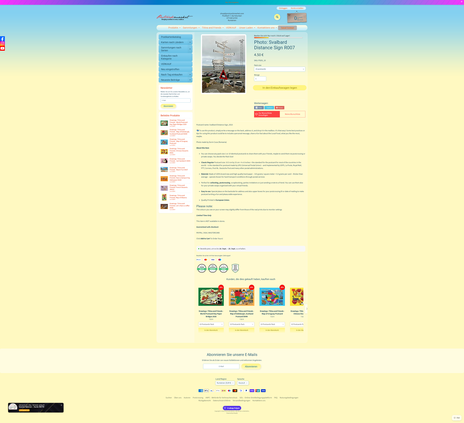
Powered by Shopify (232, 413)
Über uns (177, 397)
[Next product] (307, 309)
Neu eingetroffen (170, 69)
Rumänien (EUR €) (224, 383)
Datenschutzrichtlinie (221, 400)
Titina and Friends (213, 28)
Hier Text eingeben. (232, 2)
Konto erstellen (297, 8)
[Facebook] (2, 38)
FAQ (275, 397)
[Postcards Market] (175, 17)
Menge (257, 75)
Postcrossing (198, 397)
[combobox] (211, 324)
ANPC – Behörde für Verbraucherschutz (221, 397)
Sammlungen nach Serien (176, 49)
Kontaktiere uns (267, 28)
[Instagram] (2, 43)
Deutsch (242, 383)
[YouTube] (2, 48)
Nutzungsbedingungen (289, 397)
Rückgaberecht (205, 400)
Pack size (257, 65)
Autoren (187, 397)
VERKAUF (231, 27)
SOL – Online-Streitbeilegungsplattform (256, 397)
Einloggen (283, 8)
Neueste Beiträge (176, 80)
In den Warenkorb (211, 330)
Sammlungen (191, 28)
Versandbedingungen (241, 400)
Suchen (169, 397)
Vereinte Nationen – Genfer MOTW (33, 407)
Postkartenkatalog (171, 36)
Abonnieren (168, 106)
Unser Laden (247, 28)
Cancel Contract (287, 28)
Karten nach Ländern (176, 43)
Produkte (174, 28)
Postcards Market (230, 411)
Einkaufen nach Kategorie (169, 57)
